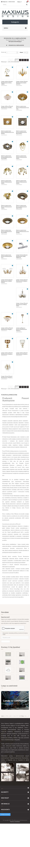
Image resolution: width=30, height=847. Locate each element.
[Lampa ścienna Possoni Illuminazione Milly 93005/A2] (22, 246)
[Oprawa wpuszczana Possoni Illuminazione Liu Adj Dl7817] (22, 97)
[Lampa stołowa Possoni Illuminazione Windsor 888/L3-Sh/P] (7, 343)
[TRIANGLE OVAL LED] (8, 670)
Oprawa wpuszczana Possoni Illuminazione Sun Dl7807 (6, 157)
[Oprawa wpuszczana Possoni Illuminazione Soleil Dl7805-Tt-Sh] (22, 146)
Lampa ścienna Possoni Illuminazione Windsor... (7, 377)
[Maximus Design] (15, 14)
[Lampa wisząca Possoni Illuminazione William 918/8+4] (22, 270)
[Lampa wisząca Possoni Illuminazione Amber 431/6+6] (22, 72)
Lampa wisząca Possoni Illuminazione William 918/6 (22, 304)
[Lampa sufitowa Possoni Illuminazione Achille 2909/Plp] (7, 97)
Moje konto (5, 809)
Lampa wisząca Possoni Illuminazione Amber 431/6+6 (22, 83)
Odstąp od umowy (5, 814)
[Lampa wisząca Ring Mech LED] (22, 677)
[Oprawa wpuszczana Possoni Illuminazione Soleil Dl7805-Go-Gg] (22, 171)
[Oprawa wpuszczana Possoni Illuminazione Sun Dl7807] (7, 146)
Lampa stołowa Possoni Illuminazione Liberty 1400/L (6, 83)
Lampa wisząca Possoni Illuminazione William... (22, 280)
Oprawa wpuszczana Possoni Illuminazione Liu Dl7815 (7, 132)
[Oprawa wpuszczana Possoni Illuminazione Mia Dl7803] (22, 196)
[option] (15, 659)
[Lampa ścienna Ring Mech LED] (22, 662)
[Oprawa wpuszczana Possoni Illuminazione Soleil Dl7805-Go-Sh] (7, 171)
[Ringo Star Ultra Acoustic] (8, 662)
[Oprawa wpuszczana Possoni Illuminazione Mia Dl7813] (22, 122)
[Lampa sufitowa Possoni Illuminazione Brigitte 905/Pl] (7, 319)
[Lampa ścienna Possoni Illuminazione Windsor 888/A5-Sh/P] (7, 367)
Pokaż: (21, 52)
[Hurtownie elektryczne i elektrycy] (7, 777)
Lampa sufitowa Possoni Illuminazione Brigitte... (7, 328)
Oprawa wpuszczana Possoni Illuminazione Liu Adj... (22, 107)
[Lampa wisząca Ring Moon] (8, 654)
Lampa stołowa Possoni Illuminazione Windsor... (7, 353)
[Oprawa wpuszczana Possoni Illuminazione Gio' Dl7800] (7, 246)
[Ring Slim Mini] (8, 677)
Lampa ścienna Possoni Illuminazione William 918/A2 (6, 281)
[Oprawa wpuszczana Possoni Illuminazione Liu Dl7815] (7, 122)
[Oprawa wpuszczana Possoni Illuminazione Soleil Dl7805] (7, 196)
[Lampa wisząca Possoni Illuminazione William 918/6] (22, 294)
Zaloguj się (4, 1)
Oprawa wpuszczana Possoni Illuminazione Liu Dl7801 (22, 231)
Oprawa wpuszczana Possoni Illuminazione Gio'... (6, 256)
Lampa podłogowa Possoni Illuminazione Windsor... (21, 329)
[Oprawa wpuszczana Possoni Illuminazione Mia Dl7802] (7, 221)
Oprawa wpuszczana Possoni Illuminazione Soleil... (21, 157)
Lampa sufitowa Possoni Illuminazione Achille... (7, 107)
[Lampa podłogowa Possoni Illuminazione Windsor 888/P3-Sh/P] (22, 319)
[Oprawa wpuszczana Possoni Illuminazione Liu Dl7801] (22, 221)
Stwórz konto (12, 1)
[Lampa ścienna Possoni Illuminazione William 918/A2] (7, 270)
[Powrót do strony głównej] (6, 45)
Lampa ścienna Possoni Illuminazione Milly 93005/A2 (21, 256)
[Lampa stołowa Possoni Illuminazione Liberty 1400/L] (7, 72)
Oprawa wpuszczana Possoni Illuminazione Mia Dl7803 (21, 207)
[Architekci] (7, 767)
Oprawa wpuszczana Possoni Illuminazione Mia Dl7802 (6, 231)
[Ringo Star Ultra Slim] (22, 670)
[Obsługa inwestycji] (22, 772)
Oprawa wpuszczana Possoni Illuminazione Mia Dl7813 (21, 132)
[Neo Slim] (22, 654)
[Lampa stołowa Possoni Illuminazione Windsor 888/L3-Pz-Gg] (22, 343)
